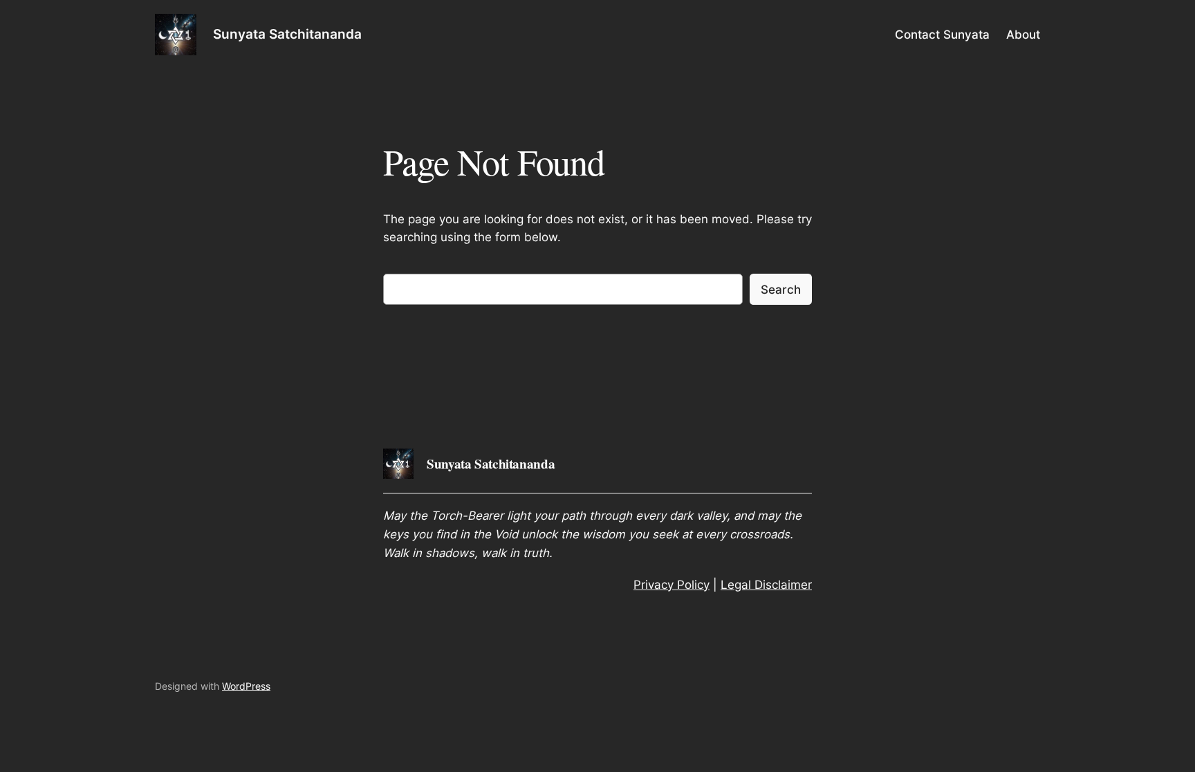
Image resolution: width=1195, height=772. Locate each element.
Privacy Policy (671, 585)
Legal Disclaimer (766, 585)
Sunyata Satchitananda (287, 34)
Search (781, 289)
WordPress (246, 686)
